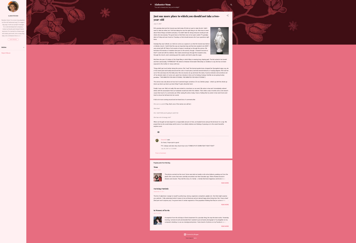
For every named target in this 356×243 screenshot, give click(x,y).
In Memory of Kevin (161, 210)
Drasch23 (164, 140)
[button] (227, 15)
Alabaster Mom (162, 4)
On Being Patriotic (161, 189)
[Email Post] (158, 133)
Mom (156, 167)
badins (195, 238)
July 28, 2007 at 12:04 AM (168, 148)
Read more (225, 183)
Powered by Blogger (192, 234)
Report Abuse (5, 53)
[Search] (231, 5)
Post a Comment (160, 153)
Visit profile (13, 39)
